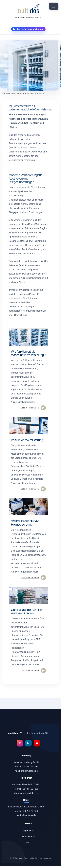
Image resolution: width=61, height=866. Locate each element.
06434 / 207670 (30, 789)
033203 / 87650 (30, 811)
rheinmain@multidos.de (26, 793)
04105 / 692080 (30, 766)
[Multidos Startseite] (28, 9)
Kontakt (28, 842)
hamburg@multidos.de (26, 771)
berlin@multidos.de (26, 815)
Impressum (28, 830)
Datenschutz (28, 836)
